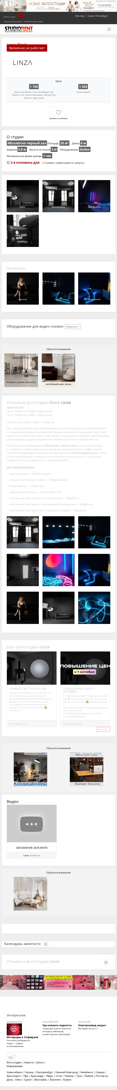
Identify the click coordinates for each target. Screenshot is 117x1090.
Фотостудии (14, 1062)
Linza (26, 855)
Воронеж (55, 1079)
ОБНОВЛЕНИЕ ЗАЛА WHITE (32, 847)
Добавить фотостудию (34, 21)
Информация (15, 1066)
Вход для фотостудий (13, 21)
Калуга (67, 1079)
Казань (29, 1072)
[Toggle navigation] (109, 29)
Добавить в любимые (58, 118)
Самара (100, 1072)
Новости (29, 1062)
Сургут (28, 1079)
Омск (18, 1079)
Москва (79, 16)
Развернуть (72, 326)
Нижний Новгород (66, 1072)
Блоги (39, 1062)
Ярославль (40, 1079)
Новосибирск (15, 1072)
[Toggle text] (45, 944)
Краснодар (37, 1076)
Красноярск (14, 1076)
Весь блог (103, 729)
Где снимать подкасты (57, 1025)
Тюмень (69, 1076)
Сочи (59, 1076)
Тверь (49, 1076)
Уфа (25, 1076)
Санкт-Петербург (98, 16)
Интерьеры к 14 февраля (22, 1037)
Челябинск (86, 1072)
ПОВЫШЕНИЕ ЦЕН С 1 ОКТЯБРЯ (79, 690)
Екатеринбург (44, 1072)
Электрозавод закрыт (92, 1025)
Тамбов (88, 1076)
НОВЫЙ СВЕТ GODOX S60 (28, 689)
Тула (79, 1076)
